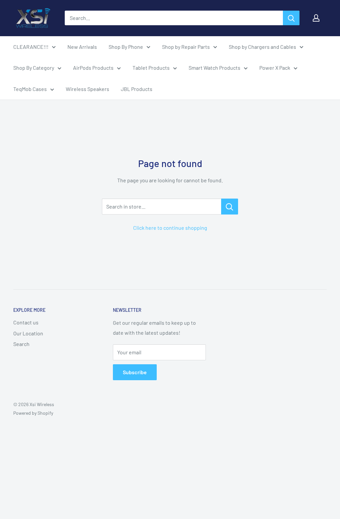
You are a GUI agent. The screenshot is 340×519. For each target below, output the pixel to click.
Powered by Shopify (33, 413)
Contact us (26, 322)
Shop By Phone (126, 46)
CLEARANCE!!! (30, 46)
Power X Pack (274, 67)
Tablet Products (151, 67)
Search (21, 344)
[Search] (291, 18)
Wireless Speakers (87, 89)
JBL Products (136, 89)
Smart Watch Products (214, 67)
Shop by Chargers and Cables (262, 46)
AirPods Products (93, 67)
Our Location (28, 333)
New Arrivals (82, 46)
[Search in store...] (229, 207)
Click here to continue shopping (170, 227)
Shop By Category (33, 67)
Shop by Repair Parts (186, 46)
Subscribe (135, 372)
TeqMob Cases (30, 89)
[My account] (316, 18)
